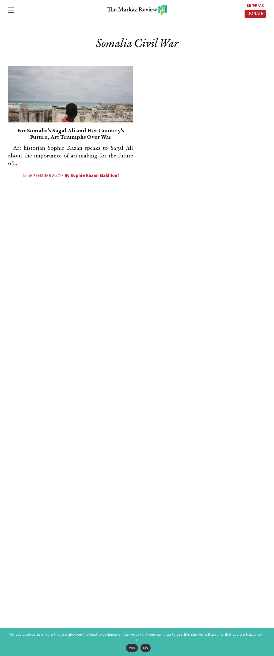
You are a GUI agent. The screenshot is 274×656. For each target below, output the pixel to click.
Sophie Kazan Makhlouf (94, 175)
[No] (267, 642)
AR (261, 5)
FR (255, 5)
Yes (132, 648)
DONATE (255, 13)
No (145, 648)
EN (249, 5)
